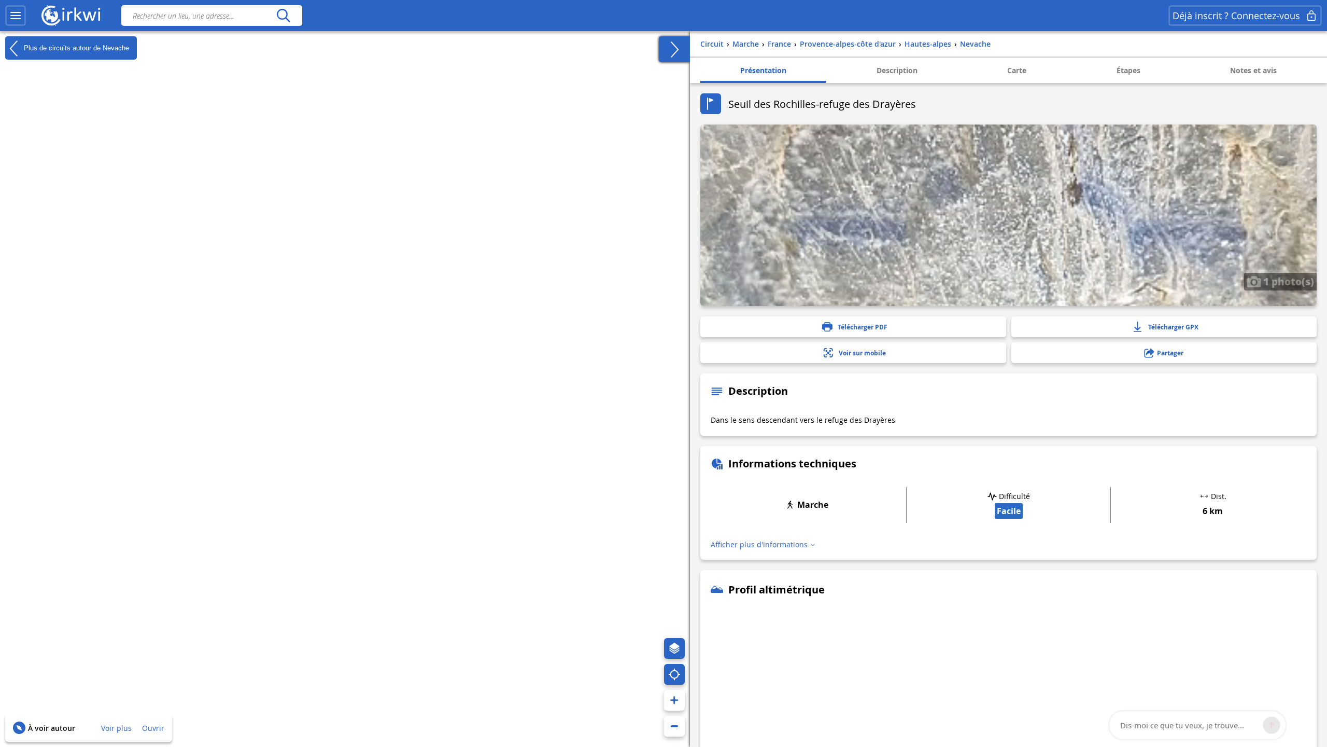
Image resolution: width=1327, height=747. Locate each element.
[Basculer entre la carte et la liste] (674, 49)
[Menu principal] (15, 15)
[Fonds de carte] (674, 648)
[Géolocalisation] (674, 674)
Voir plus (116, 728)
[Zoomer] (674, 700)
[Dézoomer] (674, 726)
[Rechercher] (283, 15)
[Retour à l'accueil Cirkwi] (71, 15)
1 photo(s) (1287, 281)
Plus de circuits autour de (75, 47)
